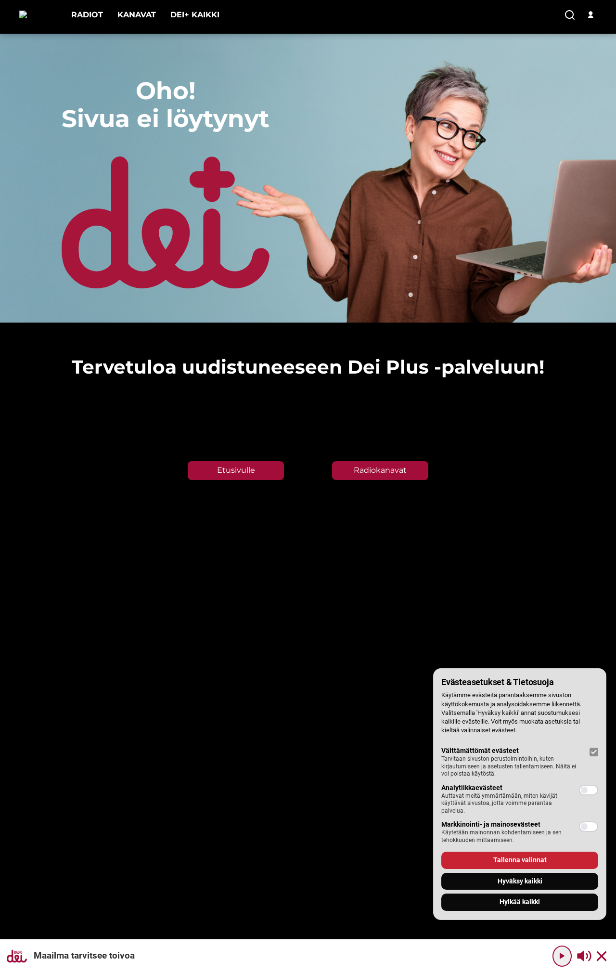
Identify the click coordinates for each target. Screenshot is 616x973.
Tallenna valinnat (520, 860)
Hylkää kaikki (520, 902)
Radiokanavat (380, 470)
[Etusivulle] (38, 14)
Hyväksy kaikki (520, 881)
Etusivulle (236, 470)
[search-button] (570, 15)
